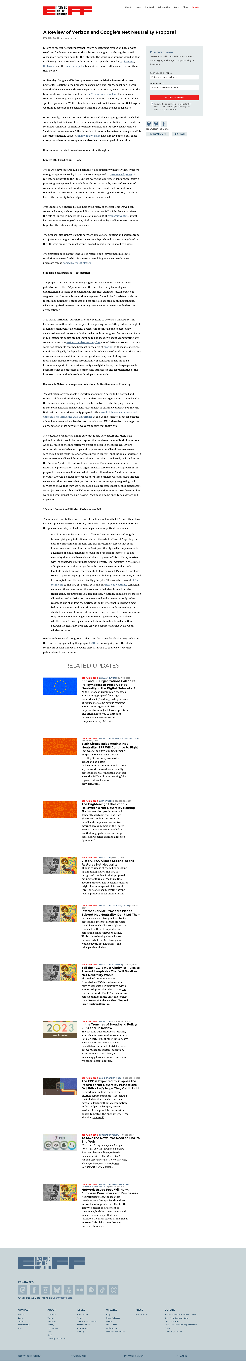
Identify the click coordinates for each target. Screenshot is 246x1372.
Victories (52, 1321)
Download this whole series (96, 1166)
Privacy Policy (134, 1356)
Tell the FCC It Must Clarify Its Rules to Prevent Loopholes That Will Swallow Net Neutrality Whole (111, 971)
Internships (53, 1328)
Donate (195, 7)
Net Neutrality (157, 133)
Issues (138, 7)
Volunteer (52, 1318)
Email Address (157, 83)
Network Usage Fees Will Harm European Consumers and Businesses (110, 1191)
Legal (20, 1318)
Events (109, 1321)
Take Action (164, 7)
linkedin (91, 1290)
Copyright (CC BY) (29, 1356)
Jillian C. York (109, 678)
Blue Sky (57, 1290)
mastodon (22, 1290)
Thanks (182, 1356)
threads (113, 1290)
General (21, 1314)
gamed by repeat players (77, 262)
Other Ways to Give (173, 1331)
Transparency (83, 1325)
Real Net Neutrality (116, 584)
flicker (79, 1290)
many (81, 135)
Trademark (79, 1356)
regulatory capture (118, 215)
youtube (68, 1290)
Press (20, 1328)
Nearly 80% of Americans (104, 1038)
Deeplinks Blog (90, 678)
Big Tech (180, 133)
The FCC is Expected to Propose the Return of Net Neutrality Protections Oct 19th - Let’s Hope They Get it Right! (111, 1084)
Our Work (149, 7)
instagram (45, 1290)
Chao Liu (106, 738)
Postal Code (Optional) (161, 73)
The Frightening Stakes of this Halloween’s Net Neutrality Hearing (108, 806)
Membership (24, 1325)
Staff (50, 1335)
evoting (108, 347)
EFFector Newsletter (115, 1331)
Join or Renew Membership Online (180, 1314)
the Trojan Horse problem (101, 94)
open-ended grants (121, 174)
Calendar (52, 1314)
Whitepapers (112, 1328)
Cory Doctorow (110, 1135)
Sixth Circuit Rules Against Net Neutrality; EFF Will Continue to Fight (110, 745)
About (128, 7)
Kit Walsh (106, 801)
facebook (34, 1290)
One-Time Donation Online (177, 1318)
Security (21, 1321)
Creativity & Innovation (87, 1321)
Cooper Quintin (120, 906)
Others (95, 643)
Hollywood (49, 66)
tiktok (102, 1290)
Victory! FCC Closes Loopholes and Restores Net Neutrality (108, 862)
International (82, 1328)
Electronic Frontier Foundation (67, 12)
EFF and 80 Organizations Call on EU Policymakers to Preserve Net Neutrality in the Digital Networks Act (110, 684)
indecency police (75, 66)
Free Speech (82, 1314)
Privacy (80, 1318)
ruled (97, 754)
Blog (108, 1314)
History (51, 1325)
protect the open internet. (108, 1113)
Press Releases (113, 1318)
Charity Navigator (62, 1298)
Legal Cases (111, 1325)
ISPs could (98, 1117)
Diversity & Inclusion (56, 1338)
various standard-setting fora (83, 342)
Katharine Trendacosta (125, 738)
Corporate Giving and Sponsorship (181, 1325)
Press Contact (142, 1314)
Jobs (50, 1331)
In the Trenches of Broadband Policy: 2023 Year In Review (109, 1026)
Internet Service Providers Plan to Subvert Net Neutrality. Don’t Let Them (111, 912)
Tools (176, 7)
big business (127, 61)
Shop (185, 7)
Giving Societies (172, 1321)
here (121, 1148)
